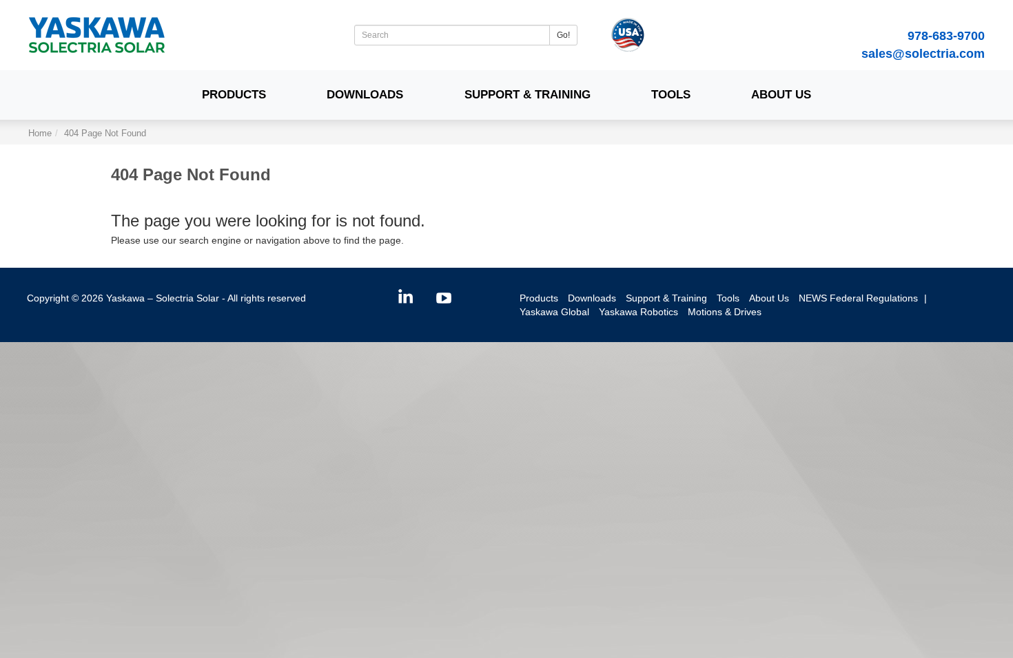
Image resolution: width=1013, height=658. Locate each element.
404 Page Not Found (105, 133)
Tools (670, 94)
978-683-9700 (946, 36)
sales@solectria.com (923, 54)
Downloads (365, 94)
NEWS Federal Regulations (858, 298)
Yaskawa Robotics (638, 311)
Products (234, 94)
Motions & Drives (724, 311)
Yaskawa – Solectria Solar (162, 298)
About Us (781, 94)
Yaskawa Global (554, 311)
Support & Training (527, 94)
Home (40, 133)
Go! (563, 35)
